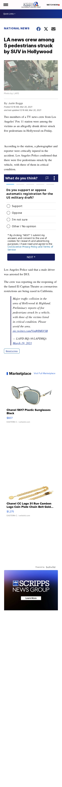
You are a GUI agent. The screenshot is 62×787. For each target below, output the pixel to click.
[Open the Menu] (5, 5)
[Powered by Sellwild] (50, 567)
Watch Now (52, 5)
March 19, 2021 (22, 343)
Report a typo (12, 351)
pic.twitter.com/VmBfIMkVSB (30, 331)
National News (17, 28)
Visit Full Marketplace (44, 373)
